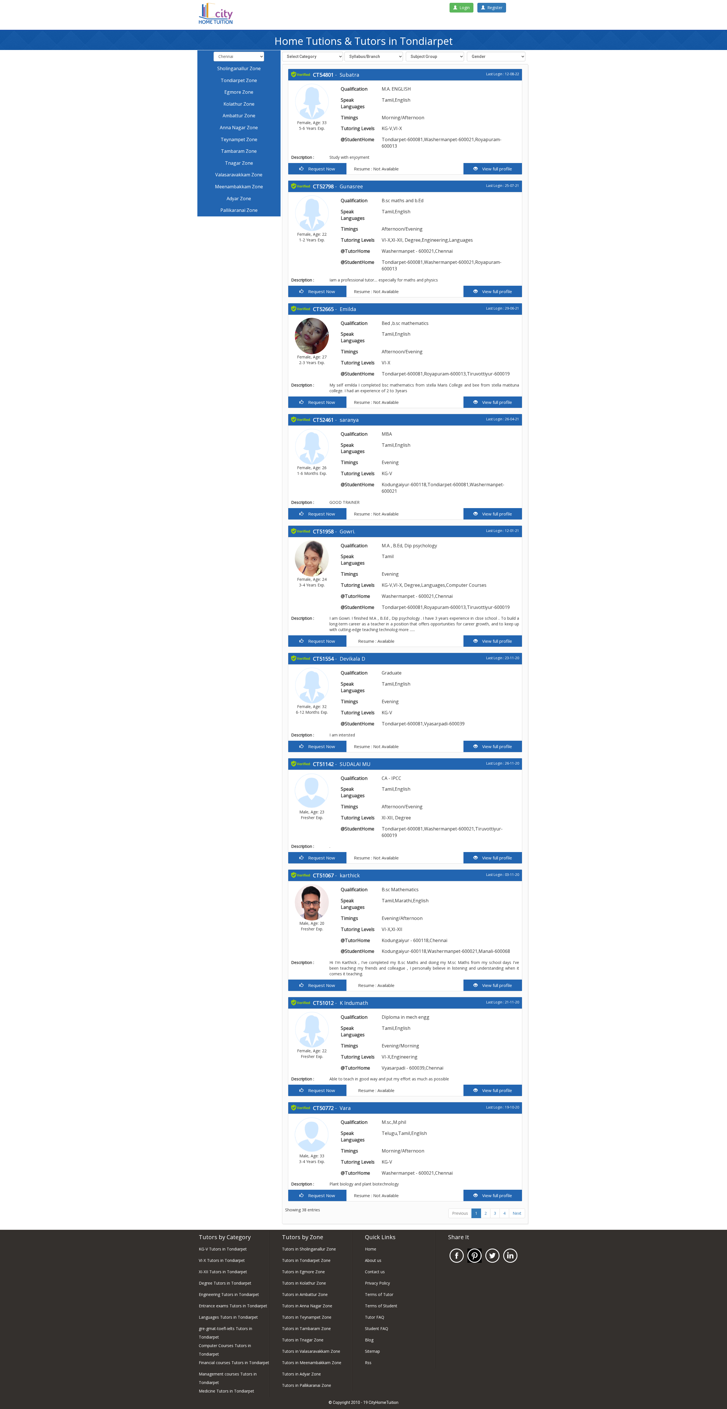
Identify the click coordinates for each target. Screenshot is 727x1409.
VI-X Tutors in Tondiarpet (222, 1260)
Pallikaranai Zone (239, 210)
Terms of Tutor (379, 1294)
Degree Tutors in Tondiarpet (225, 1283)
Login (463, 7)
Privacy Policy (377, 1283)
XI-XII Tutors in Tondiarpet (223, 1271)
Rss (368, 1362)
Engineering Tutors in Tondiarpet (229, 1294)
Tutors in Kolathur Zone (304, 1283)
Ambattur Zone (239, 115)
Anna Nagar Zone (239, 127)
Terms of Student (381, 1305)
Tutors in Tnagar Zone (302, 1340)
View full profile (495, 169)
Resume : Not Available (376, 169)
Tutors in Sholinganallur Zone (309, 1249)
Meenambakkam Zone (239, 186)
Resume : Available (375, 641)
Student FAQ (376, 1328)
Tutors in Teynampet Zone (306, 1317)
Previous (460, 1213)
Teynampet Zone (239, 139)
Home (370, 1249)
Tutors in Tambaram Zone (306, 1328)
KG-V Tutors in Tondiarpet (223, 1249)
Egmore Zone (238, 92)
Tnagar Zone (239, 163)
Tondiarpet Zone (239, 80)
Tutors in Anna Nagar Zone (307, 1305)
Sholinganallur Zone (239, 68)
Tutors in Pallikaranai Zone (306, 1385)
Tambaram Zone (239, 151)
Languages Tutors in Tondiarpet (228, 1317)
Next (517, 1213)
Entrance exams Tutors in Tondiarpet (233, 1305)
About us (373, 1260)
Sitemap (372, 1351)
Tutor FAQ (374, 1317)
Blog (369, 1340)
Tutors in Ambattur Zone (305, 1294)
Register (493, 7)
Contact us (375, 1271)
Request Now (319, 169)
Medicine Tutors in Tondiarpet (226, 1391)
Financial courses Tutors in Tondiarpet (234, 1362)
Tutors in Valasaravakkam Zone (311, 1351)
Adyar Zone (239, 198)
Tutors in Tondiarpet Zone (306, 1260)
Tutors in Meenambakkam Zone (311, 1362)
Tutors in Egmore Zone (303, 1271)
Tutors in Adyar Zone (301, 1374)
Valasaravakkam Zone (238, 175)
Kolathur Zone (238, 104)
